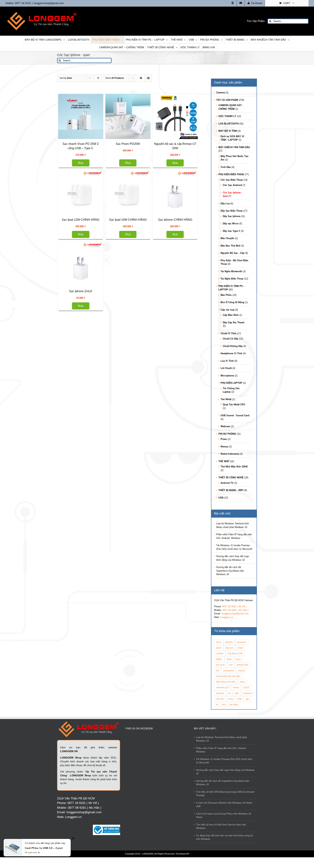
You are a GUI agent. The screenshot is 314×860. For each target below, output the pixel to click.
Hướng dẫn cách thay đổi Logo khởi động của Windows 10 (225, 772)
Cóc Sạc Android (232, 185)
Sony (230, 699)
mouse (241, 670)
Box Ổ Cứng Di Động (232, 302)
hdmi (229, 659)
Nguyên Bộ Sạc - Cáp (232, 253)
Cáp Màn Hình (231, 315)
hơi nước (220, 665)
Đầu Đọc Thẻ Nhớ (230, 245)
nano (242, 682)
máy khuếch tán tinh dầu (228, 676)
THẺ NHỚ (223, 461)
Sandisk (220, 693)
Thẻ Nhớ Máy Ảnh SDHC (234, 466)
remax (236, 687)
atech (219, 648)
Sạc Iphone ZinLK (93, 675)
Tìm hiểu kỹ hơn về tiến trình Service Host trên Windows (221, 826)
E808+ (219, 659)
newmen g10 (222, 687)
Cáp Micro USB (235, 653)
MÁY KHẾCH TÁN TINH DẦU (234, 147)
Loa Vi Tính (227, 361)
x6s (224, 704)
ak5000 (229, 642)
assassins (241, 642)
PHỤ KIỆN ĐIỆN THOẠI (231, 174)
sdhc (236, 693)
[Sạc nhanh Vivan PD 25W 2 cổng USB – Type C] (93, 116)
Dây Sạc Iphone (231, 216)
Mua (93, 158)
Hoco (238, 659)
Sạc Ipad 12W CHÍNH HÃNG (93, 383)
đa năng (234, 704)
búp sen (230, 648)
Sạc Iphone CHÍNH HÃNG (93, 577)
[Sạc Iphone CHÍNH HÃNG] (93, 538)
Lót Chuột (226, 368)
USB (220, 497)
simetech (247, 693)
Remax (224, 446)
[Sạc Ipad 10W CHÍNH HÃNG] (93, 440)
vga (247, 699)
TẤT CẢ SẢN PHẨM (227, 100)
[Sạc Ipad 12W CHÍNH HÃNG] (93, 343)
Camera (220, 92)
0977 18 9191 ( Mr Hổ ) (234, 606)
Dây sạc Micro (231, 223)
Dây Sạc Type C (231, 231)
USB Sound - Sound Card (235, 415)
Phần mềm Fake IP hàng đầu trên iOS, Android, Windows (221, 750)
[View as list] (148, 78)
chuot (240, 648)
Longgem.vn (226, 617)
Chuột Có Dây (230, 338)
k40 (231, 665)
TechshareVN (182, 854)
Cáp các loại (227, 309)
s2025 (246, 687)
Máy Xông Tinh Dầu (226, 682)
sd (229, 693)
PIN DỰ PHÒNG (227, 433)
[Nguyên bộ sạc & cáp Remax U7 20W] (93, 259)
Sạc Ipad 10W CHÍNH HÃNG (93, 480)
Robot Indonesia (230, 453)
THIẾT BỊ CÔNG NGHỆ (230, 477)
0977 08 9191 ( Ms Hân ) (235, 610)
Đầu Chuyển (227, 238)
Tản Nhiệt (226, 399)
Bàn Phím (226, 295)
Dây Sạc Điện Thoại (232, 210)
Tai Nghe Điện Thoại (232, 278)
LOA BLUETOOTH (228, 123)
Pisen (224, 439)
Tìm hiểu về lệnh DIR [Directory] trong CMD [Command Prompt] (225, 794)
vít (217, 704)
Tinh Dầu (226, 167)
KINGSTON (242, 665)
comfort (219, 653)
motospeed (228, 670)
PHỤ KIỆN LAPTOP (231, 383)
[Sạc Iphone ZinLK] (93, 634)
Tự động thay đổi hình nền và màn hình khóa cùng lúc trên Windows (224, 837)
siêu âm (220, 699)
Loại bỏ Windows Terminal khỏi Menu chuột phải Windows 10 (221, 739)
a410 (218, 642)
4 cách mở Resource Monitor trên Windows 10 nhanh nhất (224, 804)
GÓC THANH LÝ (227, 116)
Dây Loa (225, 203)
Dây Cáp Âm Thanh (233, 322)
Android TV (227, 483)
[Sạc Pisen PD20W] (93, 187)
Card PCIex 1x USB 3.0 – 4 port (44, 848)
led (217, 670)
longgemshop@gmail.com (49, 3)
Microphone (227, 375)
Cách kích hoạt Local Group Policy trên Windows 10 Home (223, 815)
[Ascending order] (98, 78)
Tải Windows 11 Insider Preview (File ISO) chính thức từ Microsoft (224, 761)
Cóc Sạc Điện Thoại (232, 179)
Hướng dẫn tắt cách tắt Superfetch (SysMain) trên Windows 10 (230, 571)
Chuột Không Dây (233, 346)
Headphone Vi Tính (231, 353)
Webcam (225, 426)
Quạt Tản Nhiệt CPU (234, 404)
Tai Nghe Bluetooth (231, 271)
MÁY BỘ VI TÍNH (227, 131)
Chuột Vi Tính (228, 333)
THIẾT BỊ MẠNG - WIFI (230, 490)
